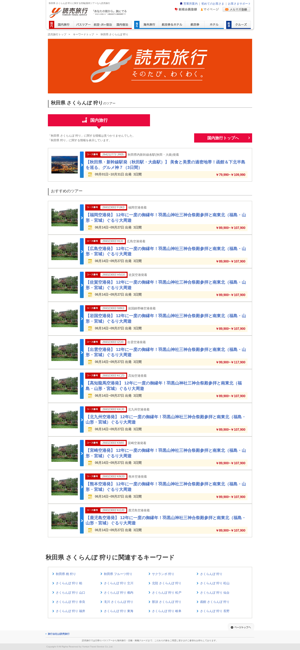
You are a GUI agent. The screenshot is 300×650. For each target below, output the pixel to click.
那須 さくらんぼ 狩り (166, 602)
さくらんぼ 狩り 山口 (70, 592)
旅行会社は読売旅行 (59, 633)
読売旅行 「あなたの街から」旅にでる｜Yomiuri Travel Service (88, 13)
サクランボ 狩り (163, 574)
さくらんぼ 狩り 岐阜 (166, 611)
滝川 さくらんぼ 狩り (118, 602)
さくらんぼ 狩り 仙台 (215, 592)
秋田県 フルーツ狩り (118, 574)
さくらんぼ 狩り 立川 (118, 583)
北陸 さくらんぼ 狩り (166, 583)
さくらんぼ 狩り (211, 574)
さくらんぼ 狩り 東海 (118, 611)
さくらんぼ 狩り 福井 (70, 611)
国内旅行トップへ (223, 138)
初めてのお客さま (212, 3)
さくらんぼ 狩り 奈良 (70, 602)
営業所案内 (190, 3)
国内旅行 (99, 120)
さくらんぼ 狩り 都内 (118, 592)
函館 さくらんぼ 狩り (215, 602)
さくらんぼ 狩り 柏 (69, 583)
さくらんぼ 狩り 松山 (215, 583)
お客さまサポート (239, 3)
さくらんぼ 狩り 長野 (215, 611)
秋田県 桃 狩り (66, 574)
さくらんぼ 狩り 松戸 (166, 592)
